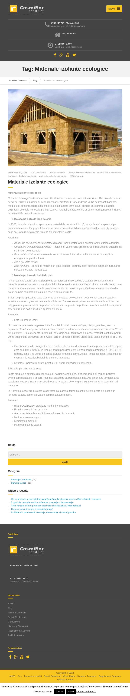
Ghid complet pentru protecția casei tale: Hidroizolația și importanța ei (46, 505)
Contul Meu (14, 621)
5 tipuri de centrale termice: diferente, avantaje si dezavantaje (42, 502)
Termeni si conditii (17, 612)
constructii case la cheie (98, 172)
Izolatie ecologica (27, 176)
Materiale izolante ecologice (52, 176)
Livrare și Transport (18, 626)
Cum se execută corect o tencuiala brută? (32, 509)
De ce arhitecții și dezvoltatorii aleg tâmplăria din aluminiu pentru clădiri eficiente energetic (56, 499)
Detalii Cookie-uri (17, 617)
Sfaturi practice (57, 172)
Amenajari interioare (21, 479)
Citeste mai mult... (86, 691)
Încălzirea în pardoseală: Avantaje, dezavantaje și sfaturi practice (43, 512)
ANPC (11, 603)
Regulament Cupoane (19, 630)
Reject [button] (71, 691)
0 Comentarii (76, 176)
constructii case (76, 172)
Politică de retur (16, 635)
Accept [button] (59, 691)
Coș (10, 608)
